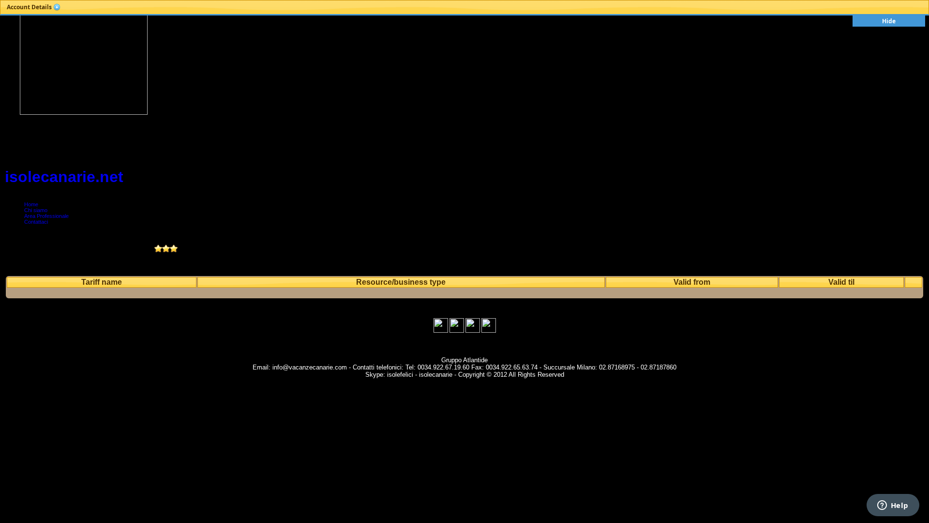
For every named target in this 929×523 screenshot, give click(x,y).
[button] (33, 7)
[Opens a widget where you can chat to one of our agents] (892, 506)
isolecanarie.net (64, 176)
